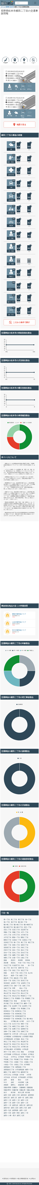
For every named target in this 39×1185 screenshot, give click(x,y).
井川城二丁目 (8, 1003)
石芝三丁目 (16, 929)
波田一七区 (23, 1110)
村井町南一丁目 (9, 1013)
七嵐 (26, 1082)
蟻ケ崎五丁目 (8, 927)
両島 (5, 1008)
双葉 (5, 973)
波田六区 (7, 1108)
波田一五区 (7, 1095)
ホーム (3, 7)
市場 (15, 1001)
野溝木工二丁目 (9, 998)
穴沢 (26, 1080)
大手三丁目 (16, 935)
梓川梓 (13, 1092)
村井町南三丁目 (9, 1016)
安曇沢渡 (15, 1090)
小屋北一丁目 (8, 1064)
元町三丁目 (7, 988)
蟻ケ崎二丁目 (8, 924)
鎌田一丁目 (27, 1003)
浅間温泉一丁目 (9, 1067)
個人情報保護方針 (23, 1178)
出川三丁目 (16, 1024)
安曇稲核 (30, 1087)
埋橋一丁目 (7, 932)
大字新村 (21, 1057)
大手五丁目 (7, 937)
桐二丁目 (24, 942)
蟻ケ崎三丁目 (18, 924)
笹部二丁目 (16, 945)
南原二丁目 (23, 975)
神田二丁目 (7, 1026)
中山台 (6, 1057)
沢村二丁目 (24, 947)
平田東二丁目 (8, 1059)
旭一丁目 (28, 919)
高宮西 (20, 960)
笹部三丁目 (24, 945)
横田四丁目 (24, 1072)
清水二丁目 (24, 950)
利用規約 (13, 1178)
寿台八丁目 (7, 996)
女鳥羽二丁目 (25, 983)
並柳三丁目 (24, 1031)
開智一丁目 (16, 937)
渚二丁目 (7, 968)
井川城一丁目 (25, 1001)
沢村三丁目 (7, 950)
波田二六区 (23, 1108)
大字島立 (31, 1054)
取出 (19, 1080)
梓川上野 (21, 1092)
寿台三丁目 (16, 991)
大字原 (29, 1075)
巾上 (26, 968)
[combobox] (21, 3)
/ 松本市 (11, 7)
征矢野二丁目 (26, 1006)
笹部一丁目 (7, 945)
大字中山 (14, 1057)
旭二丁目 (7, 922)
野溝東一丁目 (15, 1008)
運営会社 (6, 1178)
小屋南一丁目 (18, 1062)
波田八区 (22, 1105)
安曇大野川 (7, 1090)
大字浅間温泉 (19, 1069)
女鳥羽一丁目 (15, 983)
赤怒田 (6, 1085)
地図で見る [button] (21, 125)
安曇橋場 (22, 1087)
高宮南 (27, 960)
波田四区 (31, 1095)
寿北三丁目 (16, 1041)
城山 (5, 1021)
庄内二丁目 (16, 952)
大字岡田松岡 (8, 1039)
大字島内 (24, 1054)
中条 (22, 965)
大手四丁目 (24, 935)
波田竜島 (15, 1110)
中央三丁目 (7, 965)
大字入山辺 (23, 1034)
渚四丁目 (21, 968)
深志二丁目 (16, 970)
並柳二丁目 (16, 1031)
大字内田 (31, 1034)
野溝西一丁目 (19, 998)
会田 (5, 1080)
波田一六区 (7, 1113)
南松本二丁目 (18, 978)
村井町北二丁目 (20, 1011)
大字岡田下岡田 (27, 1036)
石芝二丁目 (7, 929)
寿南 (22, 1052)
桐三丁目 (31, 942)
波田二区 (14, 1097)
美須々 (6, 975)
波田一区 (21, 1097)
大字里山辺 (16, 1054)
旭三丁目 (14, 922)
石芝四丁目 (24, 929)
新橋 (5, 960)
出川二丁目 (7, 1024)
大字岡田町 (7, 1036)
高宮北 (13, 963)
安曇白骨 (22, 1090)
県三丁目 (21, 919)
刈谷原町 (21, 1082)
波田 (29, 1108)
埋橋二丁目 (16, 932)
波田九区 (15, 1105)
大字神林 (17, 1039)
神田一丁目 (24, 1024)
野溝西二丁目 (29, 998)
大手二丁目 (7, 935)
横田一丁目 (29, 1069)
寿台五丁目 (7, 993)
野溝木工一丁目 (26, 996)
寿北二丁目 (7, 1041)
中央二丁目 (30, 963)
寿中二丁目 (16, 1052)
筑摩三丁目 (16, 1029)
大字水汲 (7, 1077)
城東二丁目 (7, 957)
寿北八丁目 (7, 1047)
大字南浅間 (22, 1077)
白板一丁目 (16, 957)
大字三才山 (7, 1075)
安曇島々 (15, 1087)
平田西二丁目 (8, 1062)
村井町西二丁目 (20, 1019)
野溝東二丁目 (25, 1008)
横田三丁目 (16, 1072)
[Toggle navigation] (35, 3)
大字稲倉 (15, 1075)
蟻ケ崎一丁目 (22, 922)
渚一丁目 (31, 965)
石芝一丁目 (27, 927)
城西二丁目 (16, 955)
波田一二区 (24, 1103)
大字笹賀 (31, 1052)
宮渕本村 (7, 983)
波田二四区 (29, 1097)
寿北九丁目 (16, 1047)
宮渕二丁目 (16, 980)
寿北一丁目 (24, 1039)
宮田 (25, 978)
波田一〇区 (7, 1103)
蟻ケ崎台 (30, 1019)
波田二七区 (20, 1115)
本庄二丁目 (23, 973)
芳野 (13, 988)
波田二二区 (7, 1100)
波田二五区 (14, 1108)
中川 (5, 1082)
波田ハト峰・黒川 (10, 1115)
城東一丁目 (24, 955)
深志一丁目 (7, 970)
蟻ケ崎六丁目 (18, 927)
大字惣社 (30, 1077)
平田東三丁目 (18, 1059)
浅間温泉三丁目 (9, 1069)
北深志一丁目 (16, 940)
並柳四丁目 (7, 1034)
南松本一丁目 (8, 978)
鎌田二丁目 (7, 1006)
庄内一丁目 (7, 952)
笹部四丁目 (7, 947)
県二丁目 (14, 919)
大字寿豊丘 (17, 1049)
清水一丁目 (16, 950)
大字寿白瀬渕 (8, 1049)
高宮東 (6, 963)
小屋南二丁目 (28, 1062)
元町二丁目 (26, 985)
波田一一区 (7, 1105)
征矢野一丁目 (16, 1006)
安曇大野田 (7, 1087)
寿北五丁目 (7, 1044)
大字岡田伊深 (16, 1036)
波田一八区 (24, 1100)
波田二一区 (24, 1113)
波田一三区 (16, 1103)
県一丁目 (7, 919)
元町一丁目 (17, 985)
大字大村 (14, 1077)
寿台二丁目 (7, 991)
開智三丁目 (7, 940)
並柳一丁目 (7, 1031)
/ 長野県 (7, 7)
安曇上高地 (30, 1090)
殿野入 (13, 1085)
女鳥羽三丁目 (8, 985)
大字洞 (21, 1075)
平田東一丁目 (29, 1057)
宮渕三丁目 (24, 980)
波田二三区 (16, 1095)
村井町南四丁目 (20, 1016)
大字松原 (25, 1049)
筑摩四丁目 (24, 1029)
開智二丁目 (24, 937)
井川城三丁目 (18, 1003)
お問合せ (33, 1178)
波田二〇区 (16, 1100)
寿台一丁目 (23, 988)
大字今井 (15, 1034)
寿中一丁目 (7, 1052)
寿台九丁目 (16, 996)
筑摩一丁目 (24, 1026)
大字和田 (27, 1064)
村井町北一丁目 (9, 1011)
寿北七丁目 (24, 1044)
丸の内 (30, 973)
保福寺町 (21, 1085)
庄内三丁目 (24, 952)
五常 (26, 1085)
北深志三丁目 (8, 942)
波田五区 (24, 1095)
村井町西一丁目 (9, 1019)
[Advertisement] (19, 36)
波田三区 (7, 1097)
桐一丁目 (17, 942)
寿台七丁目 (24, 993)
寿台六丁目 (16, 993)
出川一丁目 (30, 1021)
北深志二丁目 (26, 940)
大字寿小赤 (24, 1047)
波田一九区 (7, 1110)
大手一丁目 (24, 932)
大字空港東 (7, 1054)
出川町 (21, 1021)
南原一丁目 (14, 975)
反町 (12, 1082)
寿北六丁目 (16, 1044)
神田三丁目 (16, 1026)
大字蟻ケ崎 (14, 1021)
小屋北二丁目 (18, 1064)
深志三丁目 (24, 970)
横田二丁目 (7, 1072)
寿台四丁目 (24, 991)
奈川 (5, 1092)
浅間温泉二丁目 (20, 1067)
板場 (12, 1080)
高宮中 (13, 960)
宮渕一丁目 (7, 980)
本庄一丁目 (14, 973)
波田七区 (30, 1105)
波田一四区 (16, 1113)
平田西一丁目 (28, 1059)
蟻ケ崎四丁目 (28, 924)
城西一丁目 (7, 955)
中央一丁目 (22, 963)
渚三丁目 (14, 968)
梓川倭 (27, 1092)
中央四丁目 (16, 965)
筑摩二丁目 (7, 1029)
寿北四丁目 (24, 1041)
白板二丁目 (24, 957)
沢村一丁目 (16, 947)
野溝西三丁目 (8, 1001)
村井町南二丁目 (20, 1013)
